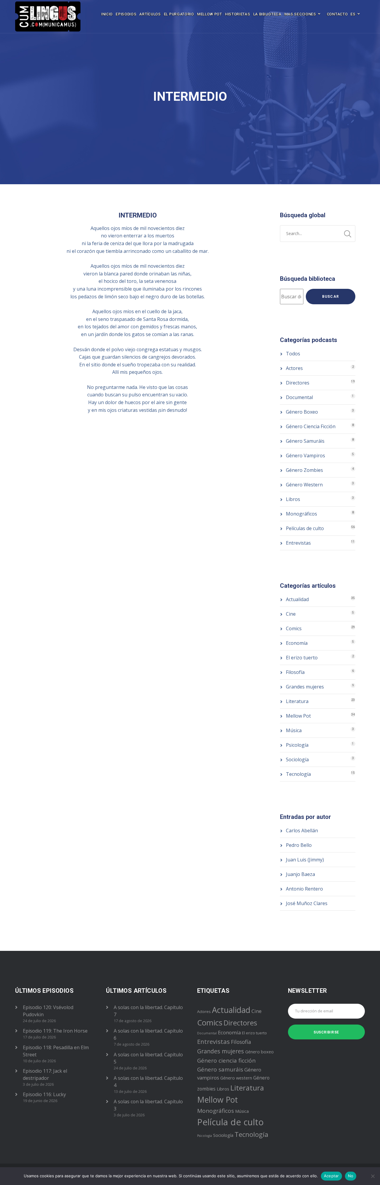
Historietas (237, 14)
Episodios (126, 14)
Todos (293, 353)
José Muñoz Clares (306, 903)
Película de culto (230, 1122)
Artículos (150, 14)
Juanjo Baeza (300, 874)
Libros (293, 499)
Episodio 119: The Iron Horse (55, 1031)
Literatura (297, 701)
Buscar (330, 296)
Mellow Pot (209, 14)
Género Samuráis (305, 441)
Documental (299, 397)
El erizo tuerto (302, 657)
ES (353, 14)
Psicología (297, 745)
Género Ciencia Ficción (310, 426)
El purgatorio (179, 14)
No (351, 1175)
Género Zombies (304, 470)
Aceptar (331, 1175)
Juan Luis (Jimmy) (305, 859)
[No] (373, 1176)
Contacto (337, 14)
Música (294, 730)
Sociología (297, 759)
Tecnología (298, 774)
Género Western (304, 484)
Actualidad (297, 599)
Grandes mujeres (305, 686)
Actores (294, 368)
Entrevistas (298, 543)
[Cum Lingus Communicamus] (47, 16)
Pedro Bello (299, 845)
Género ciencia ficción (226, 1060)
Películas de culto (305, 528)
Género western (236, 1078)
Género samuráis (220, 1069)
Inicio (107, 14)
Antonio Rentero (304, 888)
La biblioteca (267, 14)
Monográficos (301, 513)
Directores (297, 382)
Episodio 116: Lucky (44, 1094)
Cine (291, 614)
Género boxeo (259, 1052)
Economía (297, 643)
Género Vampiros (305, 455)
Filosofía (295, 672)
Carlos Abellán (302, 830)
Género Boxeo (302, 412)
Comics (294, 628)
